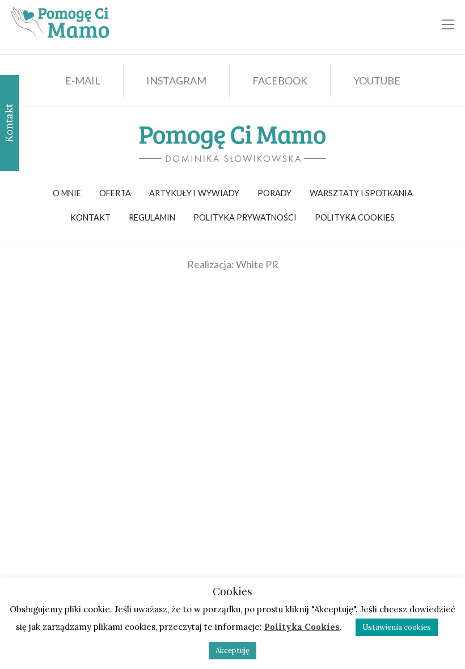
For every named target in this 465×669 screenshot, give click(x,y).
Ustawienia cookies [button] (396, 627)
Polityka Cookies (302, 626)
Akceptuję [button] (232, 650)
